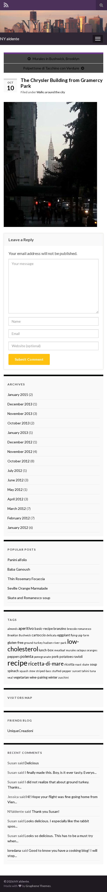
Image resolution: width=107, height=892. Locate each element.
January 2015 (17, 394)
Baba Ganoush (18, 569)
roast (78, 664)
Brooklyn (12, 635)
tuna (93, 671)
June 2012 (15, 480)
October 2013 (18, 423)
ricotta (69, 664)
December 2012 (19, 442)
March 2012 (16, 508)
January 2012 (17, 527)
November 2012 (19, 451)
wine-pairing (39, 677)
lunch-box (46, 650)
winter (52, 677)
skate (85, 664)
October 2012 (18, 461)
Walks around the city (51, 92)
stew (32, 671)
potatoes (66, 657)
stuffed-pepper (61, 671)
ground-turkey (33, 642)
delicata (51, 635)
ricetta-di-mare (46, 663)
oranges (92, 650)
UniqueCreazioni (20, 731)
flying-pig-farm (80, 635)
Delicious (32, 763)
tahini (85, 671)
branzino (60, 629)
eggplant (63, 635)
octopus (81, 650)
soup (93, 664)
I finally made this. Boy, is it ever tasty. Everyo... (61, 772)
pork (55, 657)
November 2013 (19, 413)
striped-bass (43, 671)
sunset (76, 671)
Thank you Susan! (45, 811)
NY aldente (9, 38)
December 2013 (19, 404)
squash (23, 671)
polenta (26, 656)
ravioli (78, 657)
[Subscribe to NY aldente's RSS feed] (6, 4)
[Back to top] (96, 881)
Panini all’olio (17, 560)
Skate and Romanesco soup (28, 598)
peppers (13, 657)
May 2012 (15, 489)
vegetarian (21, 677)
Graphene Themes (38, 886)
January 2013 (17, 432)
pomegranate (42, 656)
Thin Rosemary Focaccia (26, 579)
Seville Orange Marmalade (27, 588)
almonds (12, 628)
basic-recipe (44, 629)
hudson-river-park (54, 642)
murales (71, 650)
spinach (13, 671)
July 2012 (14, 470)
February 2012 (18, 518)
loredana (14, 850)
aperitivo (26, 628)
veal (10, 677)
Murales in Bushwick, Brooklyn (56, 58)
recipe (17, 662)
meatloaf (59, 650)
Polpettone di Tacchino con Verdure (51, 68)
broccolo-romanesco (79, 628)
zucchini (63, 677)
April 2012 (15, 499)
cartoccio (39, 635)
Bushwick (25, 635)
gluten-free (15, 643)
